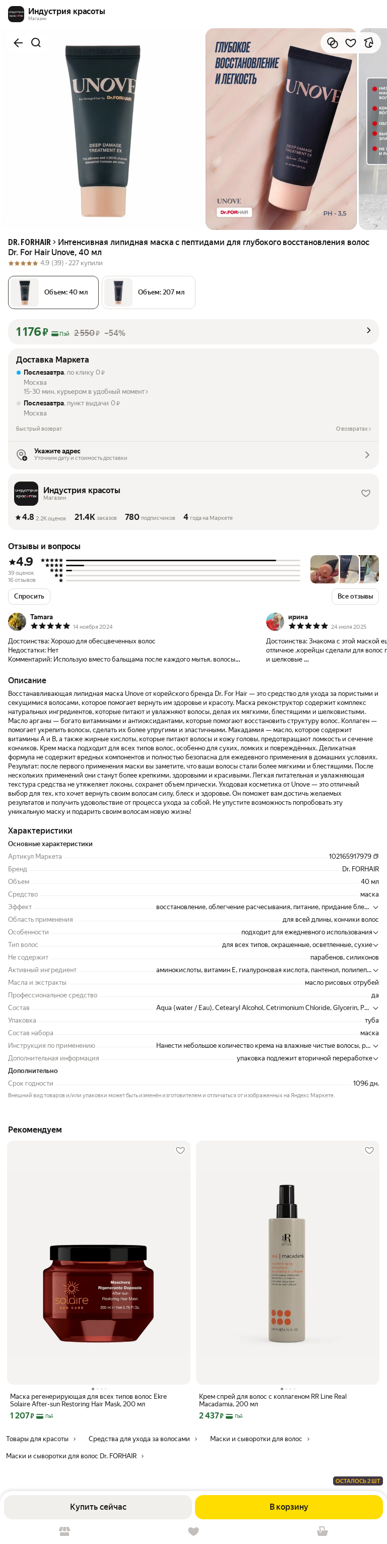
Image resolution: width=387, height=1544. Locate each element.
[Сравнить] (333, 43)
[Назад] (18, 43)
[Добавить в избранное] (351, 43)
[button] (149, 292)
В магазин (64, 1531)
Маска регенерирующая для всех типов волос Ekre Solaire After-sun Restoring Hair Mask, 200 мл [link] (88, 1400)
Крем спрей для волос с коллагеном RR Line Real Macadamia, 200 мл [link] (273, 1400)
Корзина (322, 1531)
